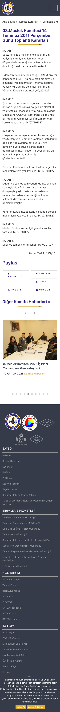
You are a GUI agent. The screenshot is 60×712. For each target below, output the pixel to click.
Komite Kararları (28, 21)
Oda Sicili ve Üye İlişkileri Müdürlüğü (21, 528)
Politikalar (7, 478)
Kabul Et (21, 707)
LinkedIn (45, 281)
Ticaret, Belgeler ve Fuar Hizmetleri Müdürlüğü (26, 551)
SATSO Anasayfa (11, 579)
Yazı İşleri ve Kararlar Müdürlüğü (19, 517)
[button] (13, 394)
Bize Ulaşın (8, 632)
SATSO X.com (9, 613)
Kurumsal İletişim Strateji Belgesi (19, 495)
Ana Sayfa (8, 21)
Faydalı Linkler (9, 489)
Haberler (6, 455)
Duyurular (7, 466)
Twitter (44, 273)
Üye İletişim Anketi (12, 660)
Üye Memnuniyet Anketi (14, 655)
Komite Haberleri (11, 461)
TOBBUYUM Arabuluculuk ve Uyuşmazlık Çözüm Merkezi (27, 502)
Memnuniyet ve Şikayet (14, 643)
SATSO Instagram (11, 619)
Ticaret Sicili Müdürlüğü (14, 534)
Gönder (44, 290)
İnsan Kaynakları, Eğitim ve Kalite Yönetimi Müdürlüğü (24, 559)
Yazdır (15, 290)
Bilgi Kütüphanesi (11, 590)
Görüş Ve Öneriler (11, 638)
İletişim (6, 672)
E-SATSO (7, 602)
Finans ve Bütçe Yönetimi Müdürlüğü (21, 523)
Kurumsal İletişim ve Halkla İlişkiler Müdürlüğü (26, 540)
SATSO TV (7, 596)
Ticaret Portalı (9, 585)
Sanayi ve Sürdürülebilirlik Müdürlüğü (21, 545)
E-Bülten (6, 472)
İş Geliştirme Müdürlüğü (14, 566)
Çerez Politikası (35, 707)
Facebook (15, 276)
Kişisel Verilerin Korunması (15, 649)
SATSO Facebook (11, 607)
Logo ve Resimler (11, 483)
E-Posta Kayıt (9, 666)
